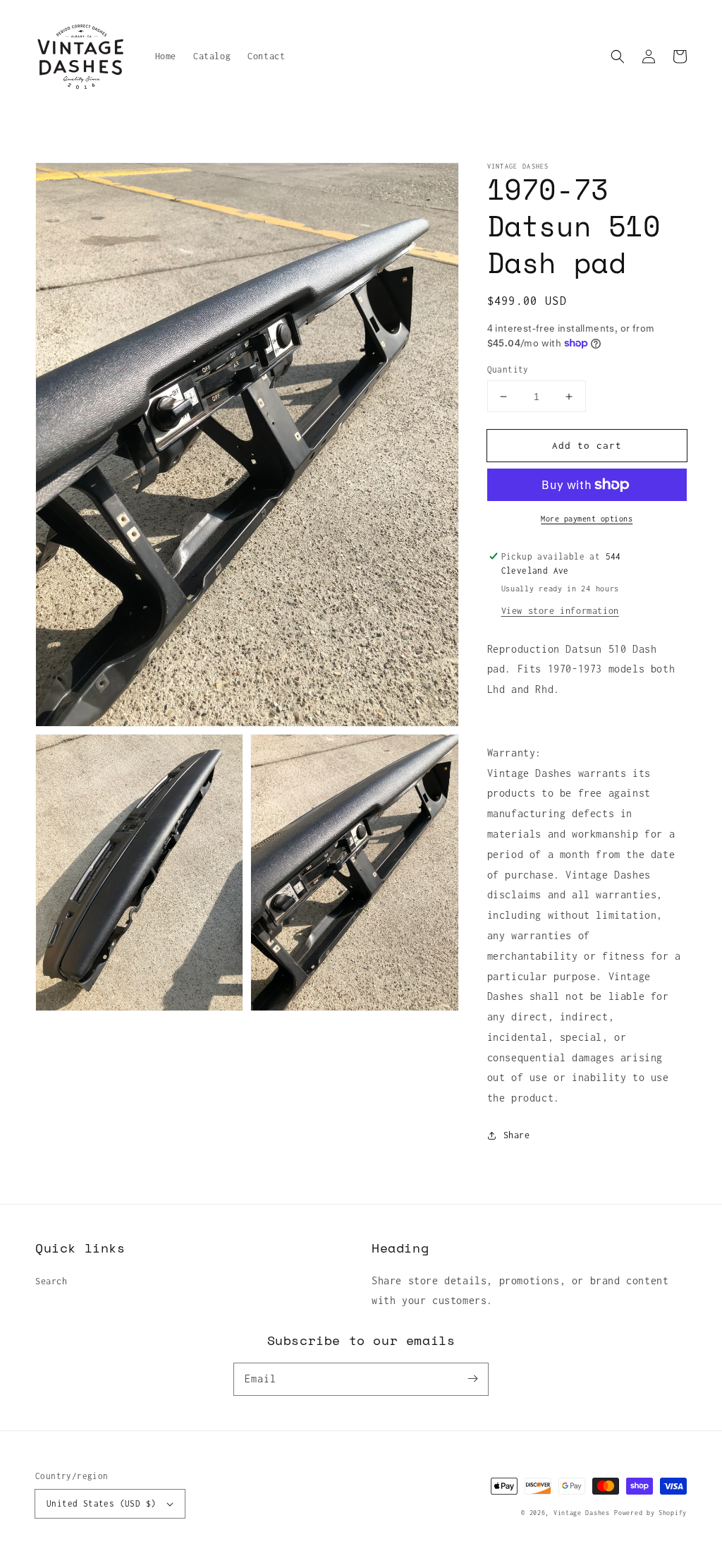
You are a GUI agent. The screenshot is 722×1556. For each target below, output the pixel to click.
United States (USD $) (101, 1503)
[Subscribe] (472, 1378)
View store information (560, 610)
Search (51, 1281)
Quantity (508, 369)
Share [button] (516, 1135)
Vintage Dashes (581, 1512)
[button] (617, 56)
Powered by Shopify (650, 1512)
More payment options (586, 518)
